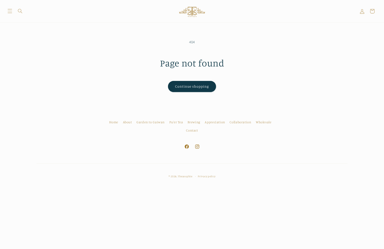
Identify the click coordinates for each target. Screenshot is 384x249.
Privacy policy (206, 176)
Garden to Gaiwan (150, 122)
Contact (192, 130)
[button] (10, 11)
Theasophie (185, 176)
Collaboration (240, 122)
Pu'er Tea (176, 122)
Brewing (194, 122)
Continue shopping (192, 86)
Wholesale (264, 122)
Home (113, 122)
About (127, 122)
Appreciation (215, 122)
